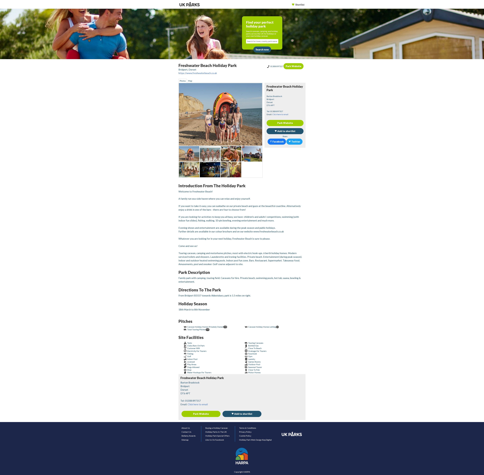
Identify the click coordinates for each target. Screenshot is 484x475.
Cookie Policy (245, 436)
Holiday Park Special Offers (217, 436)
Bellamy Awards (189, 436)
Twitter (295, 141)
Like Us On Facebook (214, 440)
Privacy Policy (245, 432)
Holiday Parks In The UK (216, 432)
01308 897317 (276, 66)
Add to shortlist (243, 413)
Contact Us (186, 432)
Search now (262, 49)
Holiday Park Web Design (250, 440)
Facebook (278, 141)
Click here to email (280, 114)
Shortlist (300, 4)
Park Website (293, 66)
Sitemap (185, 440)
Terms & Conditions (247, 428)
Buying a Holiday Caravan (216, 428)
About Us (186, 428)
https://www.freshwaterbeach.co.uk (197, 73)
